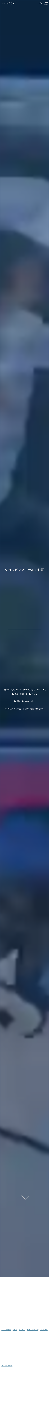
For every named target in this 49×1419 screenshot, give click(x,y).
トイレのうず (8, 3)
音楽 (18, 701)
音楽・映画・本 (21, 694)
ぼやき (34, 694)
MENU (46, 4)
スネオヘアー (29, 701)
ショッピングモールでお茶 (24, 570)
